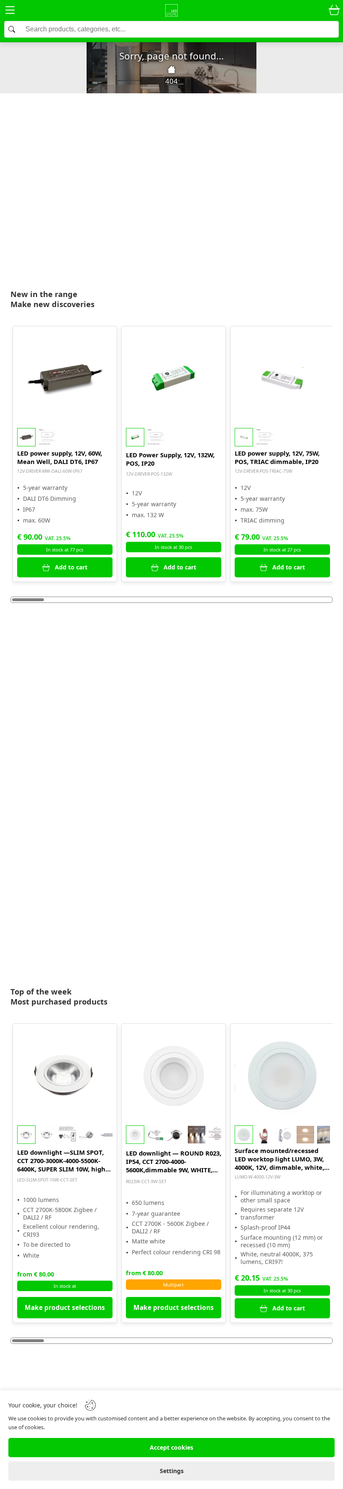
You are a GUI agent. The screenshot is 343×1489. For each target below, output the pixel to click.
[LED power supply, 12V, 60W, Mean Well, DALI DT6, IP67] (65, 378)
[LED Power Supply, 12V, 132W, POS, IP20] (173, 378)
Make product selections (65, 1307)
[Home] (171, 69)
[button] (65, 437)
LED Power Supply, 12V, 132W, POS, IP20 (170, 459)
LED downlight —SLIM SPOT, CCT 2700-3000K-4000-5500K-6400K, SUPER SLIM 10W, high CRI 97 (61, 1160)
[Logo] (171, 10)
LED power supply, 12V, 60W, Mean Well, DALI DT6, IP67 (59, 457)
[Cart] (334, 10)
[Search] (171, 29)
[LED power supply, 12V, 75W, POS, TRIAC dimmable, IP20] (282, 378)
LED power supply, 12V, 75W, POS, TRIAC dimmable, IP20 (277, 457)
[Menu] (10, 11)
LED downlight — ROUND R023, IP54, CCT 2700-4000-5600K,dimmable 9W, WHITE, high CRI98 (173, 1161)
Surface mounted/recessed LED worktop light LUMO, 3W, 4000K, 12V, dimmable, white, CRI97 (279, 1158)
